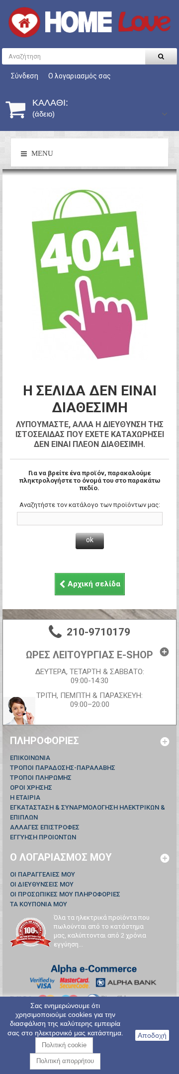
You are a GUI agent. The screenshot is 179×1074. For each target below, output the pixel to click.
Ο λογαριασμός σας (79, 76)
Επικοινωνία (30, 757)
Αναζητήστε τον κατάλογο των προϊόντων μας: (89, 504)
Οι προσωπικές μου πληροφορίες (65, 894)
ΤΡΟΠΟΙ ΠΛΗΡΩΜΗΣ (41, 777)
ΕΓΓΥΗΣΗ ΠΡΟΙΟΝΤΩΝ (43, 837)
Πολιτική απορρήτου (65, 1061)
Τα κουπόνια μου (38, 904)
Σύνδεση (24, 76)
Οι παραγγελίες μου (42, 874)
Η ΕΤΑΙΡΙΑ (25, 797)
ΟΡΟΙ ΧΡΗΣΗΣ (31, 787)
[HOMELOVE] (89, 22)
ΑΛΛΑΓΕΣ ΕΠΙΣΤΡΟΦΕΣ (45, 827)
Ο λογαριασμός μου (61, 857)
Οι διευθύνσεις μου (42, 884)
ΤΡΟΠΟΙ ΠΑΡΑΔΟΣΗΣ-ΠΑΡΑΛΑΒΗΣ (62, 767)
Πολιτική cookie (64, 1045)
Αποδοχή (152, 1035)
